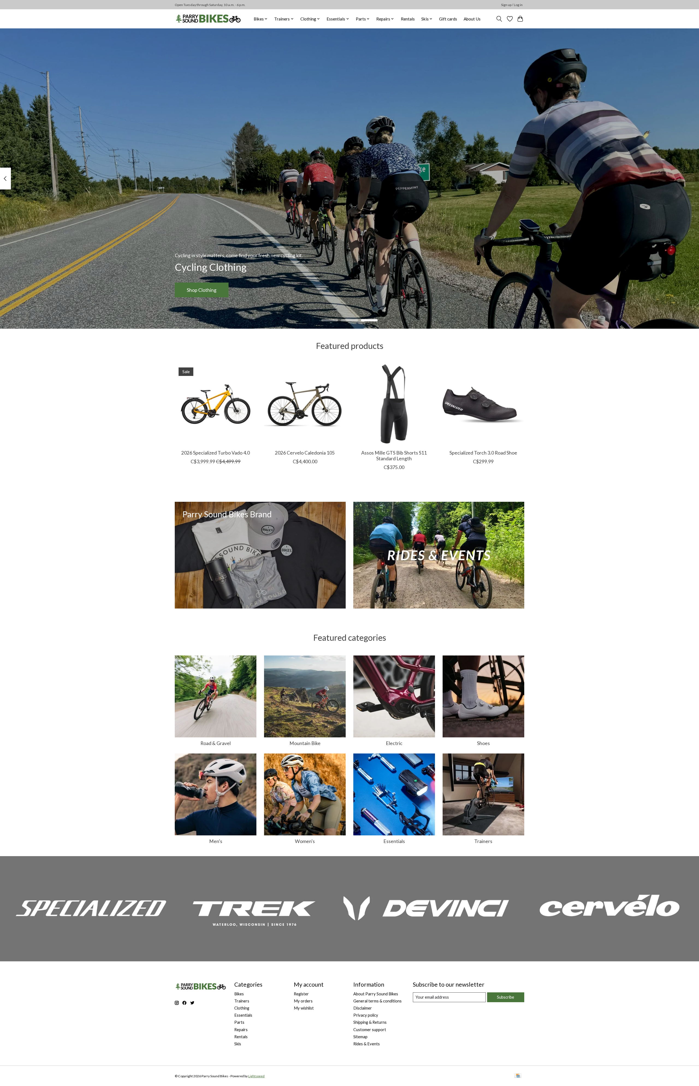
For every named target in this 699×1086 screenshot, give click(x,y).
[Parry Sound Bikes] (208, 18)
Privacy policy (365, 1015)
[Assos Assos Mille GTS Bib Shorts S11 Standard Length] (394, 404)
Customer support (369, 1029)
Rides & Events (366, 1044)
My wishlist (304, 1008)
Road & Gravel (215, 743)
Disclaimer (362, 1008)
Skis (237, 1044)
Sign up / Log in (512, 5)
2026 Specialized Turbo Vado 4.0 (215, 453)
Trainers (483, 841)
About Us (472, 18)
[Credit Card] (517, 1076)
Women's (305, 841)
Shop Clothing (202, 290)
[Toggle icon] (499, 19)
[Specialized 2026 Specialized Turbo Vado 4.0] (215, 404)
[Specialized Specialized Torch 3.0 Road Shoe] (483, 404)
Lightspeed (256, 1076)
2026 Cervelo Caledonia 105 (305, 453)
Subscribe (505, 997)
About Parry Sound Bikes (375, 994)
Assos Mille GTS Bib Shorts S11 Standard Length (394, 455)
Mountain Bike (305, 743)
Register (301, 994)
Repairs (241, 1029)
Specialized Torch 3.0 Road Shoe (483, 453)
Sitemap (360, 1036)
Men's (215, 841)
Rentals (408, 18)
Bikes (239, 994)
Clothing (241, 1008)
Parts (239, 1022)
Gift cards (448, 18)
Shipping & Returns (370, 1022)
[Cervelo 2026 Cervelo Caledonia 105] (305, 404)
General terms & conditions (377, 1001)
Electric (394, 743)
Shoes (483, 743)
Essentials (394, 841)
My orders (303, 1001)
